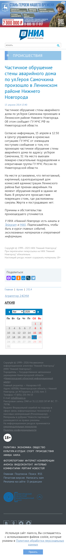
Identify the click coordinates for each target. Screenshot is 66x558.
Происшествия (45, 451)
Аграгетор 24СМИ (17, 296)
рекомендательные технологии (20, 426)
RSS (40, 474)
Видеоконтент (23, 464)
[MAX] (9, 278)
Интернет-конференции (39, 460)
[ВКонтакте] (13, 278)
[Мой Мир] (23, 278)
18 (13, 337)
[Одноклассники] (18, 278)
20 (24, 337)
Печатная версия (14, 477)
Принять (33, 552)
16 (40, 332)
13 (24, 332)
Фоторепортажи (14, 460)
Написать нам (35, 477)
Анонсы (8, 464)
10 (8, 332)
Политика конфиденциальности (20, 430)
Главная (9, 289)
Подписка (21, 474)
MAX (23, 225)
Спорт (30, 451)
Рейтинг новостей (33, 468)
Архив (19, 289)
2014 (29, 289)
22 (34, 337)
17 (8, 337)
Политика (10, 447)
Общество (39, 447)
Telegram (11, 225)
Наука (16, 455)
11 (13, 332)
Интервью (40, 464)
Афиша (8, 455)
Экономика (24, 447)
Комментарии (12, 468)
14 (29, 332)
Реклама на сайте (15, 481)
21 (29, 337)
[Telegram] (33, 278)
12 (19, 332)
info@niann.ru (18, 397)
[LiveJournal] (28, 278)
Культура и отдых (14, 451)
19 (19, 337)
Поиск (32, 474)
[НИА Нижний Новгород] (31, 39)
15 (34, 332)
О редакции (34, 481)
